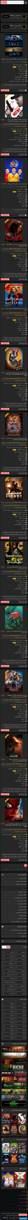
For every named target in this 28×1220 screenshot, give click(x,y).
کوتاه (24, 982)
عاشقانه (23, 975)
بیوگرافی (23, 956)
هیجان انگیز (15, 65)
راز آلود (11, 967)
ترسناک (17, 447)
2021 (21, 196)
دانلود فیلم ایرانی (22, 907)
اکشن (21, 129)
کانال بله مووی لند (23, 1218)
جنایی (18, 129)
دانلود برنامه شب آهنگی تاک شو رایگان (17, 184)
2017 (24, 1023)
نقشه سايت (11, 1218)
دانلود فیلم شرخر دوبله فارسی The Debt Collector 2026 (16, 245)
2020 (11, 1026)
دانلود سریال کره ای (22, 901)
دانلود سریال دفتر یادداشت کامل (19, 930)
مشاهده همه (5, 16)
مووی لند (12, 1213)
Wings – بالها (23, 889)
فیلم (8, 947)
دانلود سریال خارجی (21, 904)
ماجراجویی (8, 318)
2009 (24, 1008)
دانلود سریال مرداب (22, 933)
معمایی (20, 65)
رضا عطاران (23, 936)
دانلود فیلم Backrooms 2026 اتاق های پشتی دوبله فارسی (17, 567)
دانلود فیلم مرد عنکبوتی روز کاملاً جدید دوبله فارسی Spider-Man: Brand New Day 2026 (16, 825)
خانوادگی (17, 383)
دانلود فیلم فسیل (22, 1209)
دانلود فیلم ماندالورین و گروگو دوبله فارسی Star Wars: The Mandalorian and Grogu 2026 (16, 374)
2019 (24, 1026)
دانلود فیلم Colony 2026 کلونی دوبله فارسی (16, 502)
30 (17, 869)
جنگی (24, 963)
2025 (21, 71)
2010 (11, 1008)
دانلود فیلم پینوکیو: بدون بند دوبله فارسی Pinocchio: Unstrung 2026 (16, 439)
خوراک (17, 1218)
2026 (21, 135)
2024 (11, 1034)
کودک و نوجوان (9, 982)
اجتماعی (23, 952)
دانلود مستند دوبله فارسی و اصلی (18, 921)
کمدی (21, 189)
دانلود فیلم (24, 1191)
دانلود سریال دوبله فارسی (20, 898)
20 (21, 869)
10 (25, 869)
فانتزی (14, 447)
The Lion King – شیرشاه (21, 887)
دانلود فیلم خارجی (22, 910)
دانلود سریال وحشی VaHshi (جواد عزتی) (16, 59)
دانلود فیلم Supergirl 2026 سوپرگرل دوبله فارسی (16, 309)
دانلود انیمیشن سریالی (21, 881)
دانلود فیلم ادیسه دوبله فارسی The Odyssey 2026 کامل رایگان (18, 760)
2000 (24, 1004)
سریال (4, 947)
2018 (11, 1023)
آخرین (6, 869)
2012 (11, 1012)
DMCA (4, 1218)
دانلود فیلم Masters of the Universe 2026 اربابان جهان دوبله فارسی (17, 696)
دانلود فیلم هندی (22, 915)
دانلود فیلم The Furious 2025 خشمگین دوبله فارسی (16, 632)
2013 (24, 1015)
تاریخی (11, 956)
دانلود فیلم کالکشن (22, 918)
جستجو (4, 2)
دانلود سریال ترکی (22, 895)
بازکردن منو (22, 2)
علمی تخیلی (13, 318)
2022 (11, 1030)
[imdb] (14, 67)
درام (18, 318)
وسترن (11, 993)
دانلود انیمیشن (23, 878)
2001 (11, 1004)
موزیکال (23, 990)
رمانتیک (23, 971)
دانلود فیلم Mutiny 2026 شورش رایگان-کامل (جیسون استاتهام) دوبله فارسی (17, 120)
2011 (24, 1012)
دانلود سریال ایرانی (22, 892)
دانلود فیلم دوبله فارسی (21, 912)
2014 (11, 1015)
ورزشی (23, 993)
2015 (24, 1019)
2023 (18, 196)
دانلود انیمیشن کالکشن (21, 884)
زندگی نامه (10, 971)
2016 (11, 1019)
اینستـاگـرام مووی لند (23, 1215)
